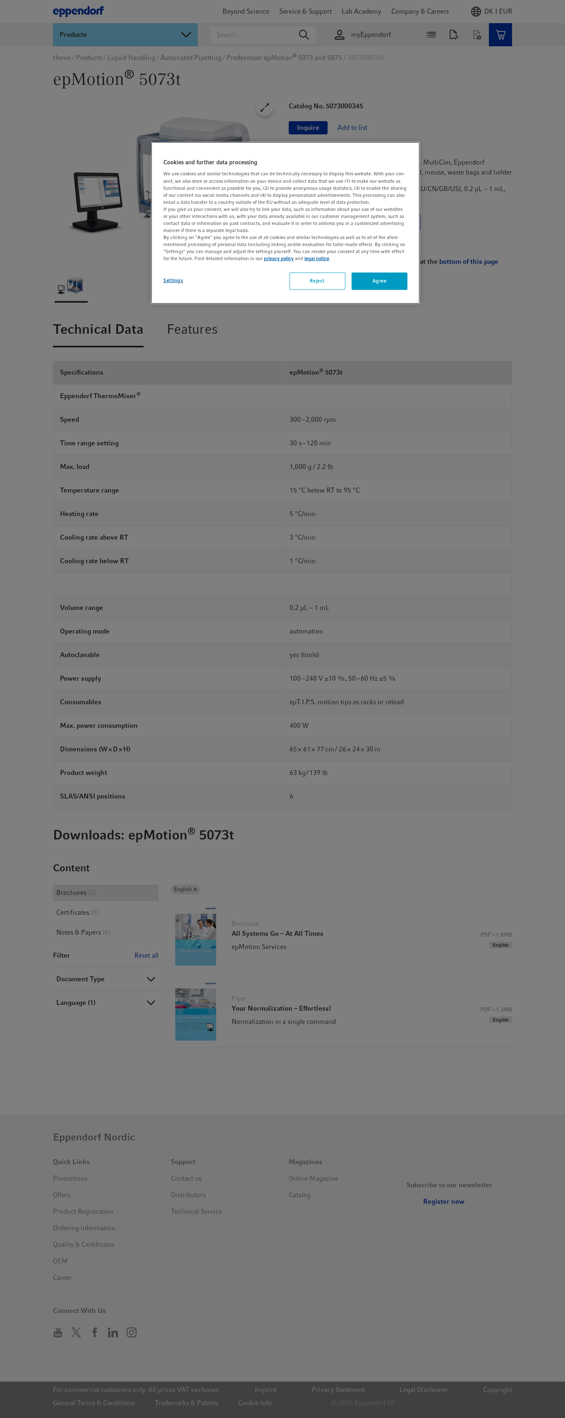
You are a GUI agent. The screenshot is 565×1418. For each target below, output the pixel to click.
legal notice (316, 258)
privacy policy (279, 258)
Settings (173, 280)
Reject (317, 281)
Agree (380, 281)
